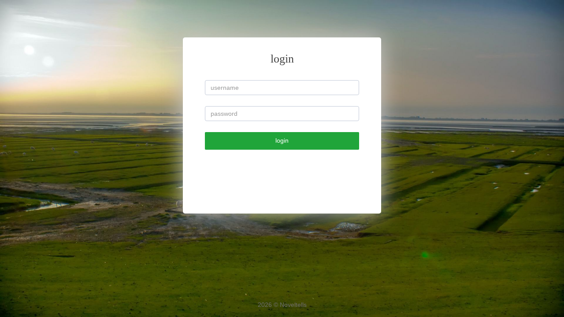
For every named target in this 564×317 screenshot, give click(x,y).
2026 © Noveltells (282, 304)
